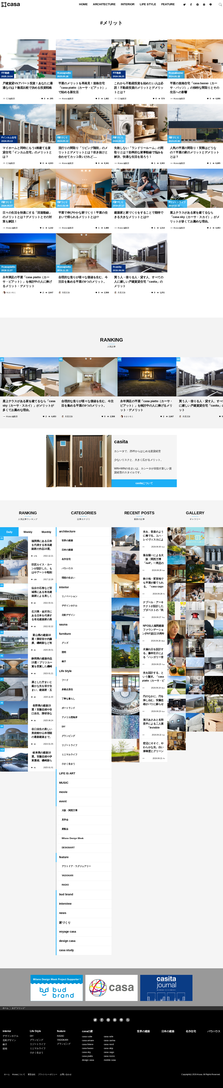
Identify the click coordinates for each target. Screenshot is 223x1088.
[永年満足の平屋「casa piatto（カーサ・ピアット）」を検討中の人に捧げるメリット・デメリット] (28, 252)
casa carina (109, 1040)
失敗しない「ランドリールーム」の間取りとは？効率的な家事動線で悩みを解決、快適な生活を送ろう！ (138, 152)
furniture (65, 633)
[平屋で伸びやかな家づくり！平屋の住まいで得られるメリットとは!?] (84, 188)
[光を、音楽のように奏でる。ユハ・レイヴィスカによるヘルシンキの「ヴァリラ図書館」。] (125, 539)
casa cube (87, 1036)
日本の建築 (67, 549)
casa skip (108, 1048)
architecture (104, 4)
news (62, 913)
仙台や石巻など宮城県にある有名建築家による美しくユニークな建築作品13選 (42, 592)
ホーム (7, 1074)
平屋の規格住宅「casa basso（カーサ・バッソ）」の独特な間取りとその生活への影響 (194, 88)
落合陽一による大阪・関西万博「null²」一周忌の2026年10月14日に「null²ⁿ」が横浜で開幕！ (153, 559)
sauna (63, 624)
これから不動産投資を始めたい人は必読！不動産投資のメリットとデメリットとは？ (138, 88)
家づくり (62, 137)
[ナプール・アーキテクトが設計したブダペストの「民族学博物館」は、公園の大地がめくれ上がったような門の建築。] (125, 609)
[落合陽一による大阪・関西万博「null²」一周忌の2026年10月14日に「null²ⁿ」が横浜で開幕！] (125, 562)
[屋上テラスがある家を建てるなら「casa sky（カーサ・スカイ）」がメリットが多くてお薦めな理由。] (29, 376)
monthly (46, 532)
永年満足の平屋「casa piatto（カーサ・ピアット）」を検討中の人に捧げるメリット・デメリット (27, 282)
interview (65, 903)
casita (117, 266)
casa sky (86, 1052)
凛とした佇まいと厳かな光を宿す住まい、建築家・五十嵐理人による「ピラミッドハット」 (42, 686)
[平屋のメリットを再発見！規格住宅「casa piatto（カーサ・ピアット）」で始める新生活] (84, 59)
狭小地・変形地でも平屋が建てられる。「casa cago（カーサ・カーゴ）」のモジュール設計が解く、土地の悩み (153, 583)
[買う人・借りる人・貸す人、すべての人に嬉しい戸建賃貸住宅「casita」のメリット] (139, 252)
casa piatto (87, 1056)
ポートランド (68, 708)
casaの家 (87, 1031)
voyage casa (67, 931)
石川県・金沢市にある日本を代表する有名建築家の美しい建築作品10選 (41, 615)
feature (168, 4)
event (63, 801)
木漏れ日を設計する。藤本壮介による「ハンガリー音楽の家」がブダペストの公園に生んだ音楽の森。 (153, 653)
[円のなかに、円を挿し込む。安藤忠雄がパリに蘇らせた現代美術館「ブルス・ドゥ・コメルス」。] (125, 703)
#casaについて (18, 1074)
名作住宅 (66, 559)
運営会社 (31, 1074)
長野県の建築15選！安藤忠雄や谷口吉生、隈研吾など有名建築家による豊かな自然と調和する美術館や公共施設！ (42, 709)
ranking (111, 342)
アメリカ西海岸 (69, 717)
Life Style (148, 4)
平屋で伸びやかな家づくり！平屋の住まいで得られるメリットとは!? (83, 215)
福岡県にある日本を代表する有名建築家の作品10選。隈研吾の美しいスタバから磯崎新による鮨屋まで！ (41, 545)
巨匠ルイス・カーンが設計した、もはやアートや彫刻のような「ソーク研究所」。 (42, 568)
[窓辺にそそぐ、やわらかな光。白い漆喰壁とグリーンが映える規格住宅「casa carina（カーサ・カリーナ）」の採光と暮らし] (125, 750)
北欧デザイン (68, 615)
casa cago (109, 1052)
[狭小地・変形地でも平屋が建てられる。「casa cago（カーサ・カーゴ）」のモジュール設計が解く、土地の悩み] (125, 586)
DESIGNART (68, 847)
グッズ (65, 642)
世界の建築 (67, 540)
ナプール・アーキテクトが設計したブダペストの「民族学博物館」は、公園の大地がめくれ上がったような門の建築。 (153, 606)
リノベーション (69, 596)
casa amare (88, 1040)
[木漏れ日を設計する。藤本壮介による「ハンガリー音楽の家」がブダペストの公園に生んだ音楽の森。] (125, 656)
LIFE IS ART (67, 773)
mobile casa (110, 1060)
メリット (113, 22)
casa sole (108, 1036)
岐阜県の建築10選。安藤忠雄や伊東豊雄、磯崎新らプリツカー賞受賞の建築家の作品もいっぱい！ (42, 756)
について (144, 483)
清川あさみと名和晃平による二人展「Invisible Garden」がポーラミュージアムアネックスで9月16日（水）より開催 (153, 724)
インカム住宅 (9, 137)
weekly (28, 532)
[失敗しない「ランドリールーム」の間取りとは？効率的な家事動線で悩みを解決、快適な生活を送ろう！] (139, 123)
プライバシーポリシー (47, 1074)
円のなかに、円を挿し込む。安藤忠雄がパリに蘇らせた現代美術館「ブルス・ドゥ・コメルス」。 (153, 700)
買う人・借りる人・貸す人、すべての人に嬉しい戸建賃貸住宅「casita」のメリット (138, 282)
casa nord (109, 1044)
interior (128, 4)
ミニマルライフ (69, 754)
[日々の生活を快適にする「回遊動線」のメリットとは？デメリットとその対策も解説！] (28, 188)
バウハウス (67, 568)
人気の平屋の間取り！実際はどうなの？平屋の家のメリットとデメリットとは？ (194, 152)
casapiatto (64, 73)
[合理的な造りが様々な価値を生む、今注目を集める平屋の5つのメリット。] (84, 252)
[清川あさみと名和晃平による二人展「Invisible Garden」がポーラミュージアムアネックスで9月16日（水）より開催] (125, 727)
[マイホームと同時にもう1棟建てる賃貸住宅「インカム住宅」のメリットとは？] (28, 123)
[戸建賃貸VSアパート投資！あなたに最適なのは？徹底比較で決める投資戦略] (28, 59)
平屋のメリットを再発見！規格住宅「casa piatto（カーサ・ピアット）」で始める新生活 (83, 88)
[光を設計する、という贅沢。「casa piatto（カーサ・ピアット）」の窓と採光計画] (125, 680)
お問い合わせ (66, 1074)
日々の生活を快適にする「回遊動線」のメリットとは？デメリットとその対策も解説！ (27, 217)
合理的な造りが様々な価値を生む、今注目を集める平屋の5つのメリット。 (83, 279)
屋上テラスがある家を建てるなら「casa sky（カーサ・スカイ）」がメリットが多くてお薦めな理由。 (195, 217)
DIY (63, 726)
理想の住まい (68, 577)
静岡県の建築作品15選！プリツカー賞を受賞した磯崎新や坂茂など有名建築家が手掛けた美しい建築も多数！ (41, 662)
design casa (67, 941)
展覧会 (65, 829)
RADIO (65, 884)
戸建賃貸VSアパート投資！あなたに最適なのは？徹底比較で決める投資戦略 (28, 85)
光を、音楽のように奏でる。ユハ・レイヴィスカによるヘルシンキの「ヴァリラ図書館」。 (153, 536)
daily (9, 532)
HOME (83, 4)
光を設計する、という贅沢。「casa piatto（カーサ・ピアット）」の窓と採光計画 (153, 677)
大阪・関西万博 (69, 810)
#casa (199, 1074)
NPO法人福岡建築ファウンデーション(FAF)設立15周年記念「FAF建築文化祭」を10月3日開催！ (153, 630)
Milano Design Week (73, 838)
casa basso (87, 1048)
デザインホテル (69, 605)
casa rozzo (109, 1056)
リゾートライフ (178, 202)
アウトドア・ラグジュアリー (76, 866)
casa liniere (87, 1044)
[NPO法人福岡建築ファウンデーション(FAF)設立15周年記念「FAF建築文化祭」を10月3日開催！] (125, 633)
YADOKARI (67, 875)
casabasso (176, 73)
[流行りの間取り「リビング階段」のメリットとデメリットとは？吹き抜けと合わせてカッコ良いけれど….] (84, 123)
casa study (66, 950)
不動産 (6, 73)
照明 (64, 652)
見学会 (65, 819)
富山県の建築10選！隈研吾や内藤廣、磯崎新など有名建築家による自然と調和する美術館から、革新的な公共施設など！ (42, 639)
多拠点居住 (67, 689)
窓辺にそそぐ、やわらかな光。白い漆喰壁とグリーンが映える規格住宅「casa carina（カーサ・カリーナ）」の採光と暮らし (153, 747)
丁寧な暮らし (68, 698)
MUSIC (63, 782)
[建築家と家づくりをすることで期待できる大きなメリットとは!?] (139, 188)
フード (65, 680)
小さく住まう (68, 763)
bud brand (66, 894)
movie (63, 792)
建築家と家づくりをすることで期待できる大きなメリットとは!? (138, 215)
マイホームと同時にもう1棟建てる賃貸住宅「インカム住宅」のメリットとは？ (27, 152)
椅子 (64, 661)
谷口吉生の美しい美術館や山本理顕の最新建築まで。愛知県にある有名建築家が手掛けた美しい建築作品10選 (41, 733)
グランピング (68, 736)
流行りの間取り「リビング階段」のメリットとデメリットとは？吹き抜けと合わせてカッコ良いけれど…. (83, 152)
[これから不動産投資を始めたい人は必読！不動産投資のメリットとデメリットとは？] (139, 59)
